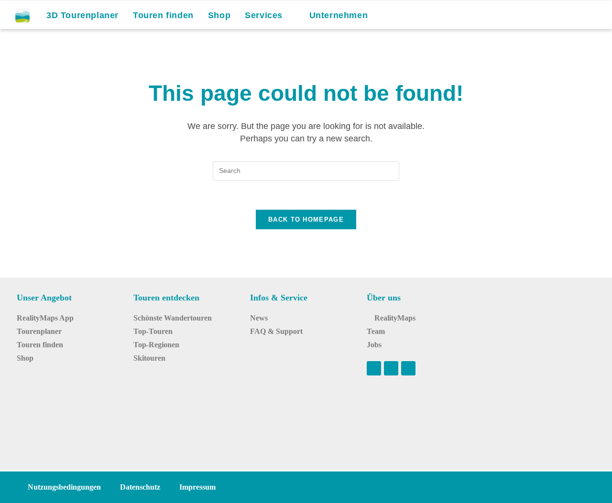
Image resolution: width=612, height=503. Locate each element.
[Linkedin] (408, 368)
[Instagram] (391, 368)
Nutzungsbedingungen (64, 487)
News (259, 318)
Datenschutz (140, 487)
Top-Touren (153, 331)
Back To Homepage (306, 219)
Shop (25, 358)
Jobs (374, 345)
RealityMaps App (45, 318)
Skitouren (149, 358)
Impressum (197, 487)
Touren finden (40, 345)
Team (376, 331)
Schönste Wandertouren (172, 318)
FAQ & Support (276, 331)
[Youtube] (374, 368)
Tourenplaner (39, 331)
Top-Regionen (156, 345)
